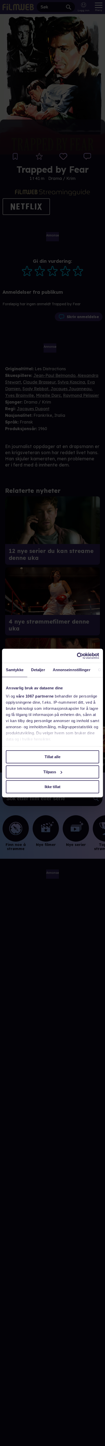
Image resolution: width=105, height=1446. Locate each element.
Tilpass (49, 772)
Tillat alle (52, 757)
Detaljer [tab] (38, 670)
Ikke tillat (52, 787)
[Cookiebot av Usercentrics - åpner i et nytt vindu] (77, 656)
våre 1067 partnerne (35, 696)
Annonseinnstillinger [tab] (71, 670)
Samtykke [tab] (14, 670)
